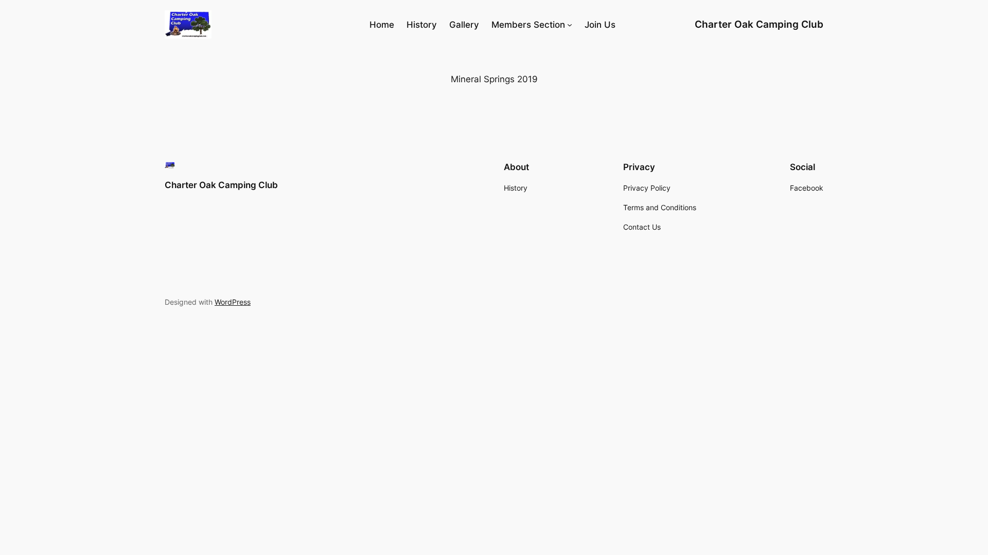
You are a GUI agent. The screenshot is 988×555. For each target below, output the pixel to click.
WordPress (233, 302)
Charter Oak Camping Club (759, 24)
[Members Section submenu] (569, 24)
